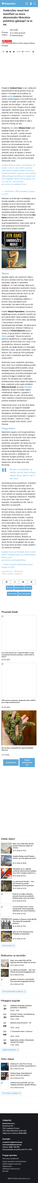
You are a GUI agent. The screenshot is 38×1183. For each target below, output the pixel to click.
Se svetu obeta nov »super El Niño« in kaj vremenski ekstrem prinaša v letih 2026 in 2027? (18, 655)
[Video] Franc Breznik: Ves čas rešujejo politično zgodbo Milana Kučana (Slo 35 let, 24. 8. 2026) (23, 1084)
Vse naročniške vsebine (13, 991)
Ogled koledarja (9, 1050)
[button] (34, 3)
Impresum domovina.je (11, 1169)
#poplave (18, 574)
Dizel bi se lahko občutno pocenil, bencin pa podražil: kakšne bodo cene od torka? (24, 896)
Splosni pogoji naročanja (11, 1164)
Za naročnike (24, 594)
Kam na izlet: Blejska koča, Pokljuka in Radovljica (23, 933)
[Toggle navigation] (26, 3)
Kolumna (8, 41)
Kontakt (5, 1171)
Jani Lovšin (14, 30)
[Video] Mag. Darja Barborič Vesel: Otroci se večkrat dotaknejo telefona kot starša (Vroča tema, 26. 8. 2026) (22, 1074)
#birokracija (18, 571)
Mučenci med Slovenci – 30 (20, 1023)
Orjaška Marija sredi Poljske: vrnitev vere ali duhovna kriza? (24, 857)
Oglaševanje (7, 1166)
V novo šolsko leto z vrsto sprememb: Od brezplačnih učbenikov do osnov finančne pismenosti (24, 909)
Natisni (10, 588)
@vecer (20, 181)
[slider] (16, 52)
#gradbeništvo (7, 571)
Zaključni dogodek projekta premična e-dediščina (21, 1007)
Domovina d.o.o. (8, 1123)
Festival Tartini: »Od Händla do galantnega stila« (22, 1015)
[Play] (10, 51)
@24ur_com (7, 557)
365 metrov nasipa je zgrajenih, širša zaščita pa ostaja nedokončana (19, 701)
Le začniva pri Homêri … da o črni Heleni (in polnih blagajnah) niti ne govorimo (23, 883)
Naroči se (19, 588)
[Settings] (33, 51)
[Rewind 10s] (7, 51)
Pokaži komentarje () (27, 762)
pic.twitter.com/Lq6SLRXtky (14, 560)
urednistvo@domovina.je (12, 1142)
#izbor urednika (8, 574)
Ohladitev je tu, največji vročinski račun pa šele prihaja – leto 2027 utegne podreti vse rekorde (25, 871)
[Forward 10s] (14, 51)
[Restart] (3, 51)
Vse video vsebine (10, 1093)
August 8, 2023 (8, 567)
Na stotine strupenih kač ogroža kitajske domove (17, 749)
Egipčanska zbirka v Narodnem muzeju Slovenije (22, 1041)
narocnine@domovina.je (11, 1145)
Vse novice (12, 594)
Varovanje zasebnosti (10, 1158)
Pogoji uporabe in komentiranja (14, 1161)
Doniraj (28, 588)
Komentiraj (11, 762)
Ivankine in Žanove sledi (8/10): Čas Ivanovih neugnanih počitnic (25, 921)
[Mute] (22, 51)
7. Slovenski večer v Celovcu (21, 1031)
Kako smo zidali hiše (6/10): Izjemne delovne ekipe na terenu (23, 846)
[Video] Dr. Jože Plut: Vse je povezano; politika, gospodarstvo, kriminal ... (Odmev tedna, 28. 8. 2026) (23, 1065)
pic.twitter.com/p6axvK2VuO (14, 184)
